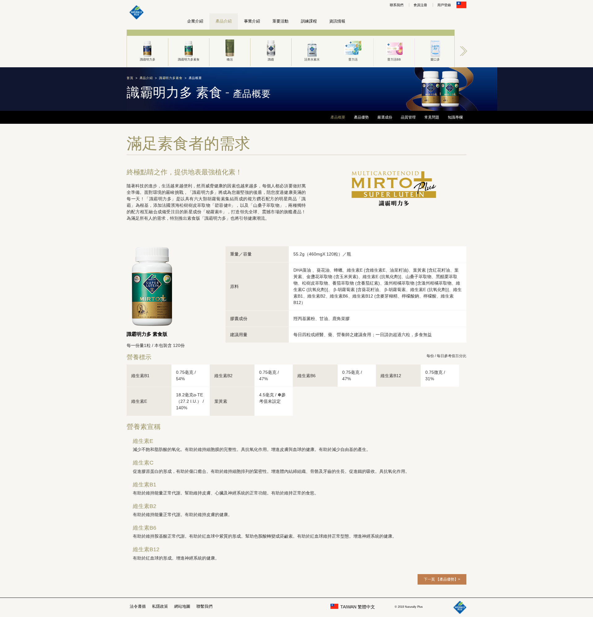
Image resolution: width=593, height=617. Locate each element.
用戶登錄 (444, 5)
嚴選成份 (384, 117)
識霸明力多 (147, 59)
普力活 (353, 59)
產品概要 (337, 117)
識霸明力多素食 (189, 59)
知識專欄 (455, 117)
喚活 (230, 59)
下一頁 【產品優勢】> (442, 579)
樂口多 (435, 59)
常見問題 (431, 117)
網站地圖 (182, 606)
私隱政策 (160, 606)
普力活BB (394, 59)
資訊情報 (337, 21)
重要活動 (280, 21)
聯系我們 (396, 5)
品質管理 (408, 117)
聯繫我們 (204, 606)
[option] (147, 48)
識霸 (271, 59)
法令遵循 (138, 606)
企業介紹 (195, 21)
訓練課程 (309, 21)
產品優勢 (361, 117)
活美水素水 (312, 59)
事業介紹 (252, 21)
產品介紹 (224, 21)
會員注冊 (420, 5)
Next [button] (463, 50)
